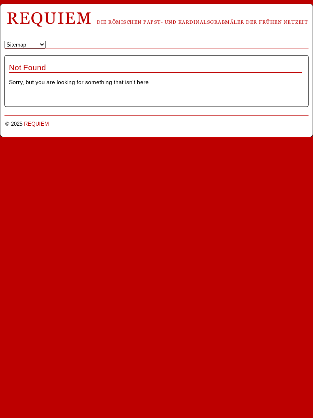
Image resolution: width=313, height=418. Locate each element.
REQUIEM (36, 124)
